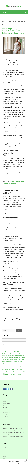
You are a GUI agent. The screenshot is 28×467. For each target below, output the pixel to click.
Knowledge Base (6, 449)
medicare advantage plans (12, 363)
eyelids (16, 353)
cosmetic (17, 349)
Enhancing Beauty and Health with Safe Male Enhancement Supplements (13, 31)
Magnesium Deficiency (18, 361)
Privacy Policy (7, 451)
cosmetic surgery (9, 351)
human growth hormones (12, 359)
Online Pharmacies (7, 412)
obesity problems (5, 369)
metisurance (20, 363)
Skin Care (5, 414)
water (9, 377)
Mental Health (6, 407)
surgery (4, 377)
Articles (4, 447)
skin (24, 371)
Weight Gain (5, 416)
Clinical (4, 456)
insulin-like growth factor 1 (8, 361)
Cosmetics (22, 349)
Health (4, 401)
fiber (21, 353)
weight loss (20, 377)
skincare (13, 374)
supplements (19, 374)
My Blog (4, 410)
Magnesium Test (5, 363)
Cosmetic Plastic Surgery (8, 399)
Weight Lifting (13, 377)
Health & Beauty (6, 403)
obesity (21, 366)
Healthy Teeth (6, 405)
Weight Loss (5, 418)
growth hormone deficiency (7, 357)
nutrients (17, 366)
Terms (4, 454)
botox (8, 349)
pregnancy (4, 371)
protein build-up (20, 371)
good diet (22, 355)
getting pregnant (18, 355)
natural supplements (12, 366)
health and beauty (17, 357)
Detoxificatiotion (20, 351)
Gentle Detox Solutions (11, 355)
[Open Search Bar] (26, 12)
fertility (19, 353)
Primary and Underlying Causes (11, 371)
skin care (6, 374)
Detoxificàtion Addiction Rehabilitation (8, 353)
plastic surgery (15, 369)
